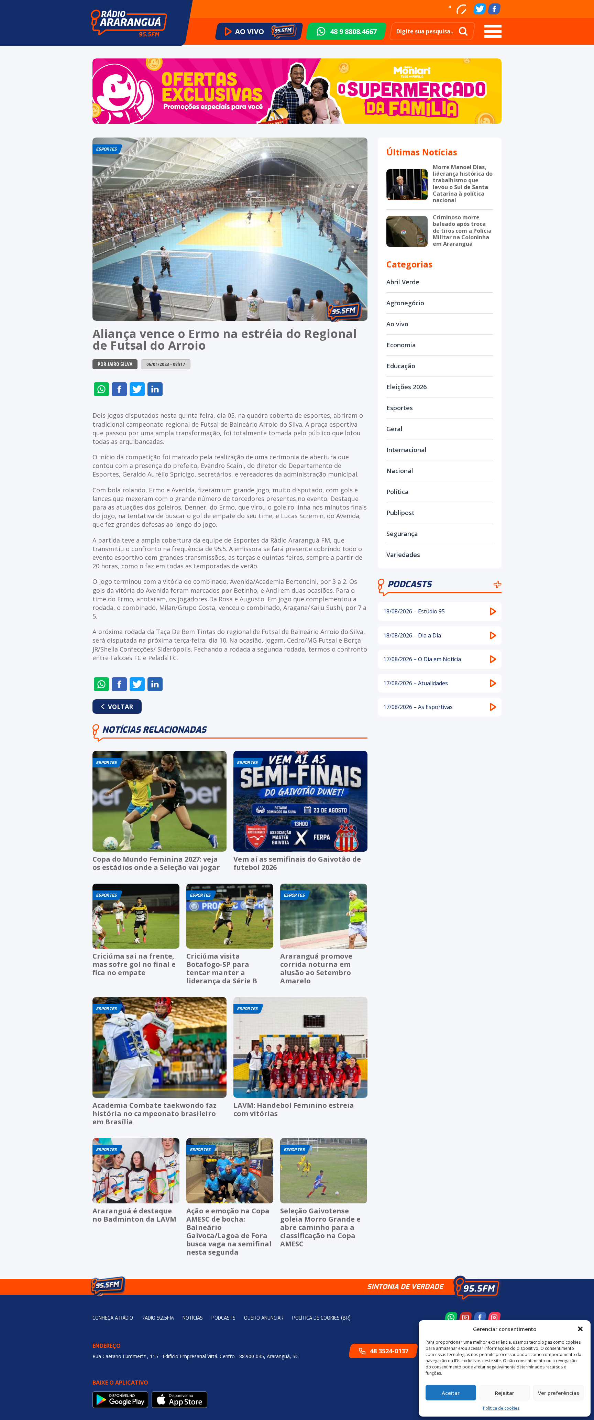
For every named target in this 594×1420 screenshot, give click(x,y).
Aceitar (451, 1392)
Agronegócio (405, 303)
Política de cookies (501, 1408)
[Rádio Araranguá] (129, 23)
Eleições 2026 (406, 387)
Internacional (406, 450)
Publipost (400, 513)
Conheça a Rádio (112, 1318)
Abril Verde (402, 282)
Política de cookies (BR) (321, 1318)
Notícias (193, 1318)
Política (397, 492)
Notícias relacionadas (154, 729)
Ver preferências (558, 1392)
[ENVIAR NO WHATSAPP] (101, 389)
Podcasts (409, 584)
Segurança (402, 533)
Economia (401, 345)
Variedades (403, 554)
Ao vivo (397, 324)
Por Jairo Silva (115, 364)
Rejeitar (504, 1392)
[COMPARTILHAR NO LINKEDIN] (155, 389)
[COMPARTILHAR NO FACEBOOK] (119, 389)
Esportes (399, 408)
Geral (394, 429)
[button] (580, 1328)
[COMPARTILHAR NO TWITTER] (137, 389)
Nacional (399, 471)
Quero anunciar (264, 1318)
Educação (400, 366)
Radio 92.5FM (158, 1318)
